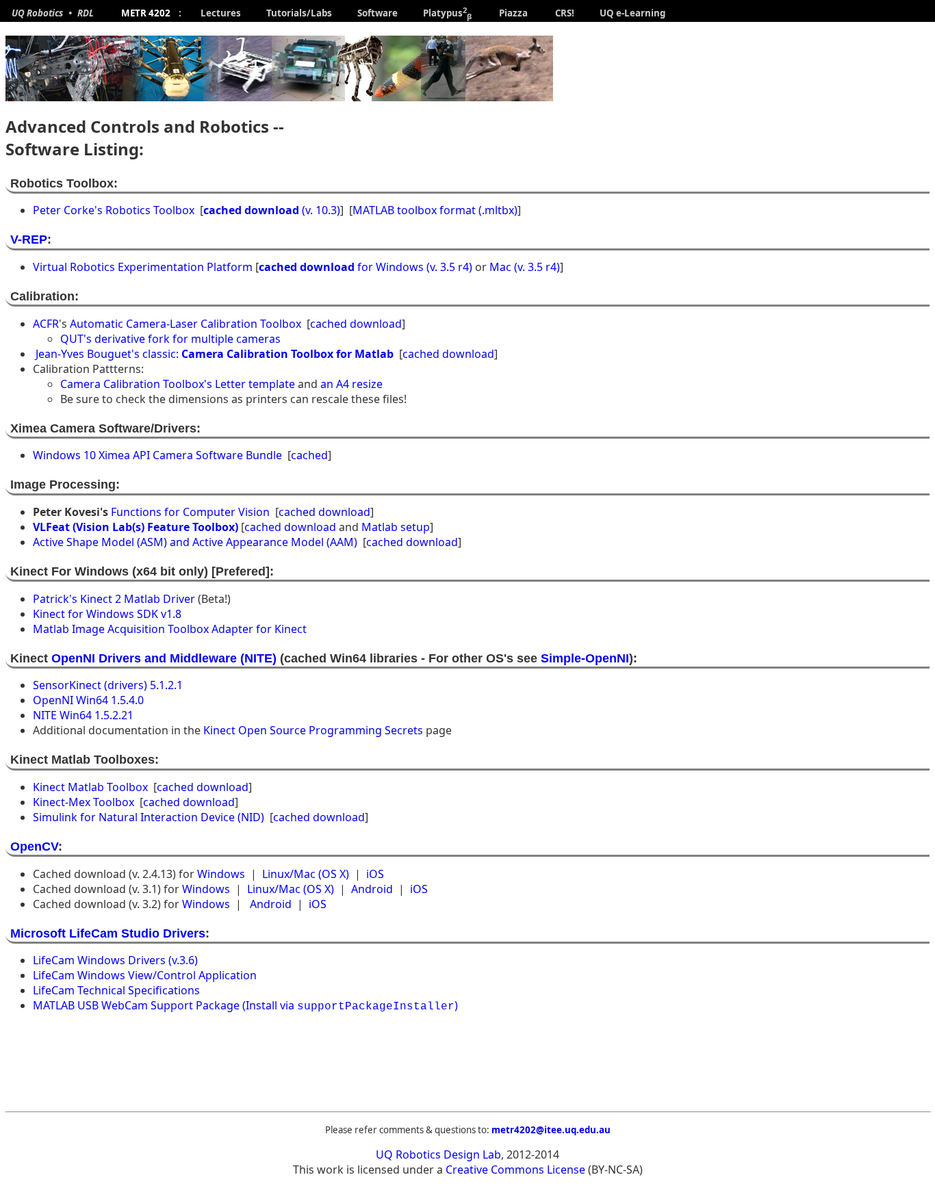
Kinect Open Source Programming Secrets (313, 730)
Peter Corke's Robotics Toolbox (113, 210)
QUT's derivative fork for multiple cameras (170, 338)
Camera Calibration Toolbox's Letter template (179, 383)
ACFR (46, 323)
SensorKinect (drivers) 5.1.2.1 (108, 685)
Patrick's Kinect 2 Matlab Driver (114, 598)
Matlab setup (395, 526)
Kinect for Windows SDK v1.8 (107, 613)
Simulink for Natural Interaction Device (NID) (148, 817)
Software (378, 13)
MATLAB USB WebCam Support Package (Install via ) (245, 1005)
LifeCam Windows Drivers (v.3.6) (115, 960)
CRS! (565, 13)
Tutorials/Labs (300, 13)
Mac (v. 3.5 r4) (524, 266)
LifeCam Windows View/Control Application (145, 975)
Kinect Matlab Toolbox (90, 787)
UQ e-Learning (632, 13)
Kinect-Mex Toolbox (83, 802)
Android (372, 888)
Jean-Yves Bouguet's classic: (215, 353)
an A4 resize (351, 383)
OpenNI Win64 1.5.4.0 (88, 700)
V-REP (28, 239)
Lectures (221, 13)
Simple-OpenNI (585, 658)
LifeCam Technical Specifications (116, 990)
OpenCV (34, 846)
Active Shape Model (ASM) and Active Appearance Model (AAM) (195, 542)
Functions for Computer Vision (190, 511)
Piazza (515, 13)
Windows (221, 873)
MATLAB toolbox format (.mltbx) (435, 210)
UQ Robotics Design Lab (438, 1154)
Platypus (444, 13)
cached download (356, 323)
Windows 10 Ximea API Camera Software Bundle (157, 455)
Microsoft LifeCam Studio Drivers (107, 933)
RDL (88, 13)
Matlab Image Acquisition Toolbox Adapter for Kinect (170, 628)
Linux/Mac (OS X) (305, 873)
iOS (375, 873)
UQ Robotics (34, 13)
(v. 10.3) (271, 210)
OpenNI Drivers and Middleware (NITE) (165, 658)
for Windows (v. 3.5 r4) (365, 266)
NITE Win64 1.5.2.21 (83, 715)
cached (309, 455)
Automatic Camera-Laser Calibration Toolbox (185, 323)
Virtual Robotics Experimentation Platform (143, 266)
